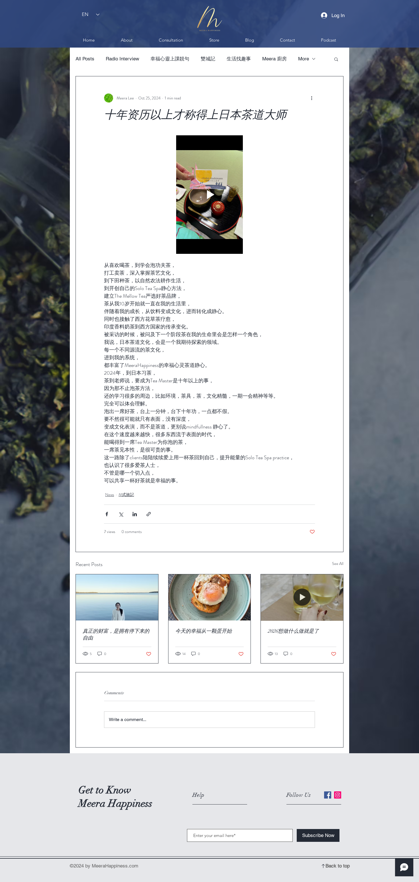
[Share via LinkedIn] (134, 514)
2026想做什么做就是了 (293, 631)
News (109, 494)
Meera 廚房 (274, 59)
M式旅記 (126, 494)
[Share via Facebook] (106, 514)
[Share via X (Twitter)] (120, 514)
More (303, 59)
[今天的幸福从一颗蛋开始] (209, 597)
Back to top (338, 866)
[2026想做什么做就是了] (302, 597)
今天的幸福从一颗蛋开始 (203, 631)
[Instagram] (337, 795)
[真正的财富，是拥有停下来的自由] (117, 597)
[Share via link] (148, 514)
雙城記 (208, 59)
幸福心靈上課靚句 (169, 59)
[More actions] (311, 98)
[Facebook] (327, 795)
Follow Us (298, 795)
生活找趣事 (239, 59)
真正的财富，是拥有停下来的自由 (116, 634)
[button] (336, 59)
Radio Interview (122, 59)
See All (337, 563)
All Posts (85, 59)
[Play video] (209, 194)
